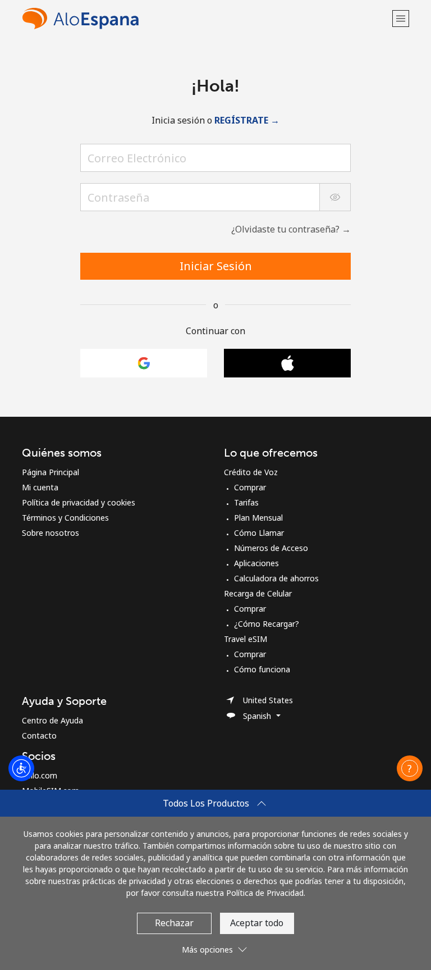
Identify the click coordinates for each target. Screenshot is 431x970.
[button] (400, 18)
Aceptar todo (256, 923)
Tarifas (246, 502)
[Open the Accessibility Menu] (21, 768)
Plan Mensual (258, 517)
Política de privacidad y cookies (78, 502)
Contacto (39, 735)
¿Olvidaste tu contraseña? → (291, 229)
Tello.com (39, 775)
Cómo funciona (262, 669)
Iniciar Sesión (216, 266)
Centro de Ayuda (52, 720)
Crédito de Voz (251, 472)
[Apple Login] (287, 363)
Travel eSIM (245, 639)
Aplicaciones (256, 563)
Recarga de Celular (258, 593)
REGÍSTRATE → (246, 120)
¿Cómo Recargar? (266, 623)
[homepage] (205, 18)
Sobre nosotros (50, 532)
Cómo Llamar (259, 532)
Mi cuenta (40, 487)
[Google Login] (143, 363)
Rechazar (174, 923)
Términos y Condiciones (65, 517)
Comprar (250, 487)
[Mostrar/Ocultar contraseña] (335, 197)
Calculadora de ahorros (276, 578)
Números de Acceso (271, 548)
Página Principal (50, 472)
